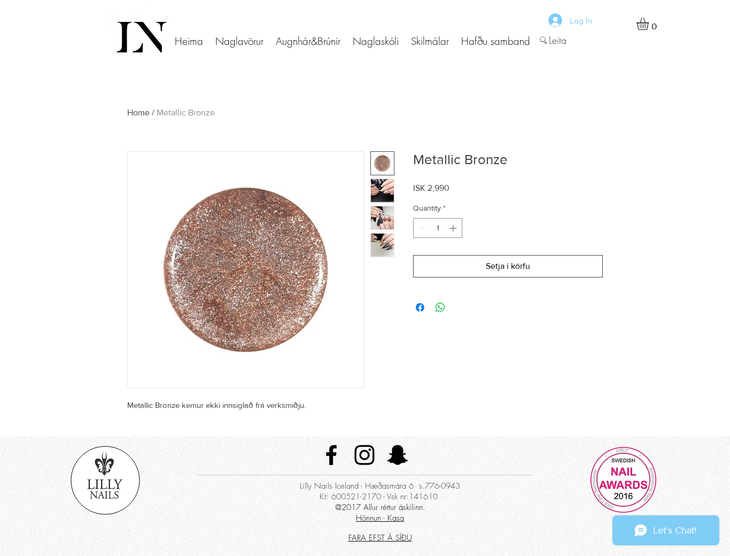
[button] (239, 41)
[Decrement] (421, 228)
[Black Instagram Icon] (364, 455)
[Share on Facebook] (420, 307)
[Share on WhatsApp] (440, 307)
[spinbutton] (437, 228)
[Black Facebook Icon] (331, 455)
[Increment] (454, 228)
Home (138, 112)
